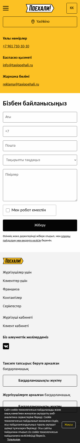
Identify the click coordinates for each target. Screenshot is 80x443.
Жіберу (40, 225)
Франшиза (11, 289)
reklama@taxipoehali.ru (21, 84)
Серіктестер (12, 306)
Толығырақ (13, 439)
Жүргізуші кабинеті (18, 318)
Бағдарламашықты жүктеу (40, 381)
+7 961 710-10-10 (16, 46)
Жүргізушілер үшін (17, 273)
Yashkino (43, 22)
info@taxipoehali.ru (18, 65)
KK (72, 8)
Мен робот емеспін (28, 210)
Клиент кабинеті (16, 326)
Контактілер (12, 298)
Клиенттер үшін (15, 281)
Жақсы (69, 424)
